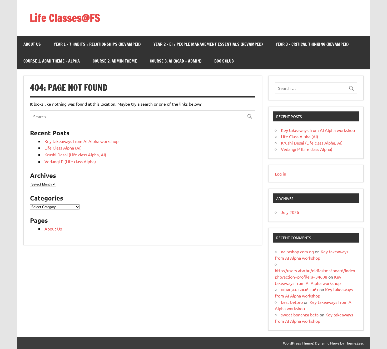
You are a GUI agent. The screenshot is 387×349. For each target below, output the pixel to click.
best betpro (292, 302)
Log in (280, 173)
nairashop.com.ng (297, 251)
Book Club (224, 61)
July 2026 (290, 212)
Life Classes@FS (65, 17)
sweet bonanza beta (300, 314)
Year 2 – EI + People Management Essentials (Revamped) (208, 44)
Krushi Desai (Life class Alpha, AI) (75, 154)
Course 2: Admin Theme (115, 61)
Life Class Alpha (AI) (63, 147)
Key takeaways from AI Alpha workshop (81, 141)
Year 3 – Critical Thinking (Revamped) (312, 44)
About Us (32, 44)
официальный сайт (299, 289)
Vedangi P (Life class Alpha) (70, 161)
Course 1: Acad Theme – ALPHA (51, 61)
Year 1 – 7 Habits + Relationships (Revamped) (97, 44)
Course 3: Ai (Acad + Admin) (175, 61)
